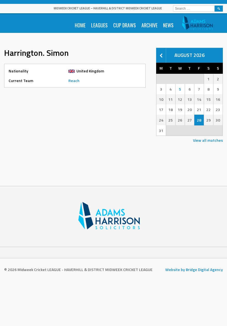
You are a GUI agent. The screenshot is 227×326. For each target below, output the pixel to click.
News (168, 25)
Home (80, 25)
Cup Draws (124, 25)
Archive (149, 25)
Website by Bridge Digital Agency (194, 269)
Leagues (99, 25)
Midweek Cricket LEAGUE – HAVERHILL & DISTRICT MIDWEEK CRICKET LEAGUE (108, 8)
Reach (73, 80)
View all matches (208, 140)
